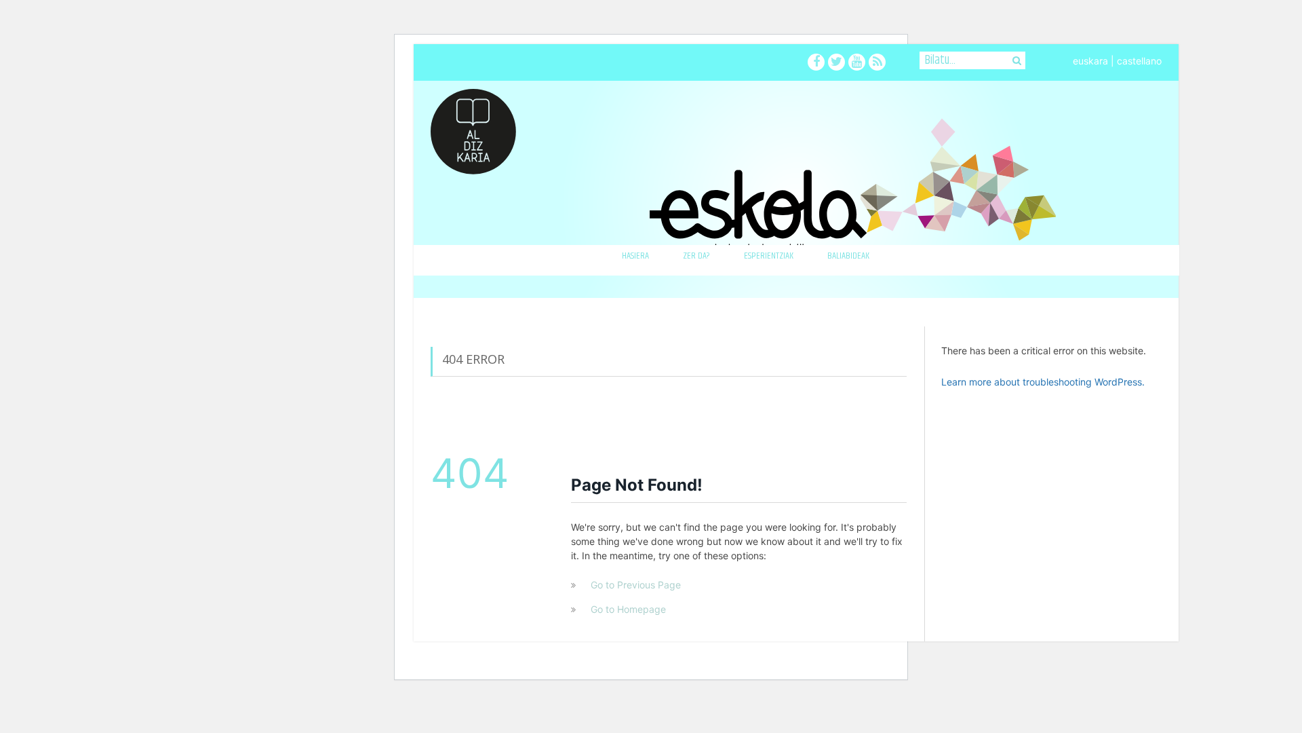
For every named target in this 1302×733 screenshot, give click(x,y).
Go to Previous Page (636, 584)
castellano (1139, 61)
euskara (1090, 61)
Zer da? (696, 255)
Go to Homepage (628, 609)
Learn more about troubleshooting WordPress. (1043, 382)
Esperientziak (768, 255)
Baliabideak (848, 255)
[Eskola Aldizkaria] (473, 126)
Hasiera (635, 255)
